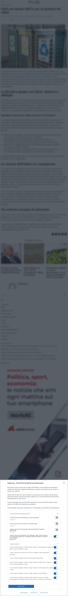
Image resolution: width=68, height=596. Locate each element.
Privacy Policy (44, 592)
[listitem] (34, 514)
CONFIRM (21, 586)
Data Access (34, 592)
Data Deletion (24, 592)
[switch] (56, 517)
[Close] (64, 483)
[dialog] (34, 538)
